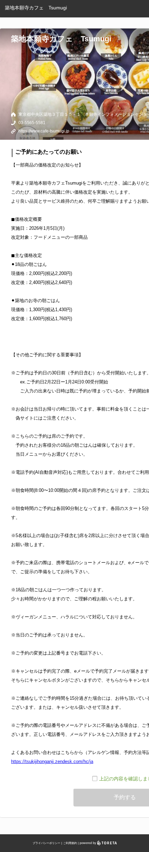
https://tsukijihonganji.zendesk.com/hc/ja (52, 761)
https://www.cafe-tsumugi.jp (43, 131)
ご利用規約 (70, 843)
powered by (88, 843)
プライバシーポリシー (46, 843)
